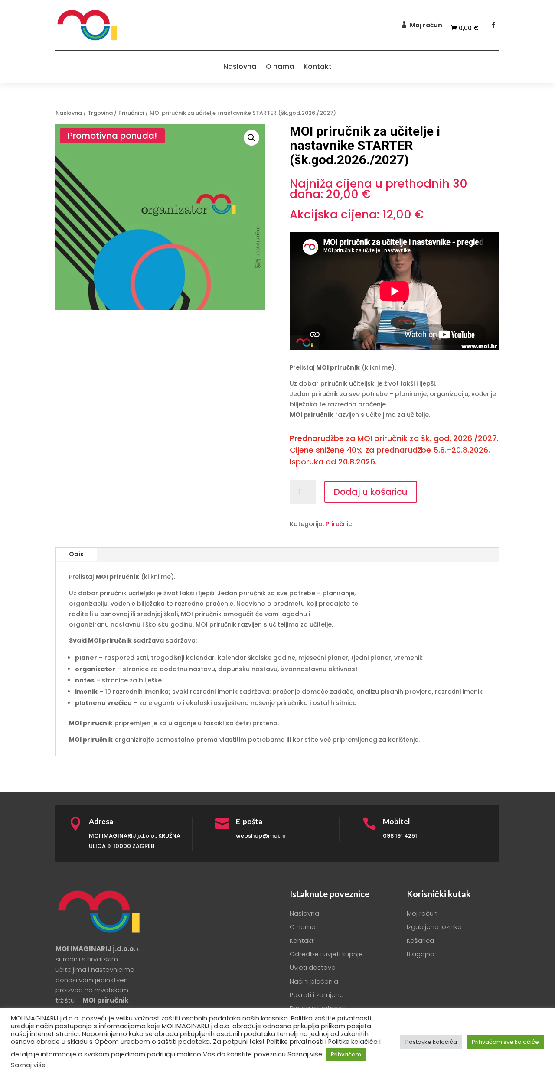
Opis (76, 554)
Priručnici (131, 113)
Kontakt (318, 66)
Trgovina (100, 113)
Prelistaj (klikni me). (343, 367)
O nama (280, 66)
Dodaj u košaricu (371, 492)
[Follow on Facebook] (493, 25)
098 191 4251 (400, 835)
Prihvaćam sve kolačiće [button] (505, 1042)
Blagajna (420, 953)
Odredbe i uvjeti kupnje (326, 953)
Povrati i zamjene (317, 994)
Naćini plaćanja (314, 981)
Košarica (420, 940)
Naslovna (239, 66)
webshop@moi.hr (261, 835)
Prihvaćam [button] (346, 1054)
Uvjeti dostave (313, 967)
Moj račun (426, 25)
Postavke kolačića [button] (431, 1042)
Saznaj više (28, 1065)
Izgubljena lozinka (434, 926)
